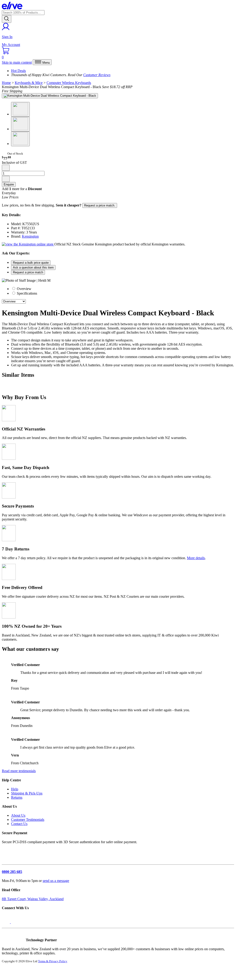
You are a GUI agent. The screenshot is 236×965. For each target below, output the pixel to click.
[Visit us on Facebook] (6, 922)
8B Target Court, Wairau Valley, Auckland (33, 899)
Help (14, 789)
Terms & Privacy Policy (52, 961)
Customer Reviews (96, 75)
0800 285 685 (12, 872)
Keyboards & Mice (29, 83)
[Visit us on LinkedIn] (16, 922)
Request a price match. (99, 205)
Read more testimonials (19, 771)
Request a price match (28, 272)
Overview (23, 289)
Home (6, 83)
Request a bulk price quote (31, 262)
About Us (18, 815)
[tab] (122, 288)
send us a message (56, 881)
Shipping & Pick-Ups (26, 793)
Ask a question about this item (33, 267)
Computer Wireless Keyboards (69, 83)
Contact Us (19, 824)
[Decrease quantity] (6, 168)
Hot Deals (18, 71)
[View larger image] (50, 95)
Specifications (26, 293)
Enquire (9, 184)
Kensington (30, 236)
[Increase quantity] (6, 179)
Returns (16, 797)
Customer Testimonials (27, 820)
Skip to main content (17, 62)
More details (196, 558)
